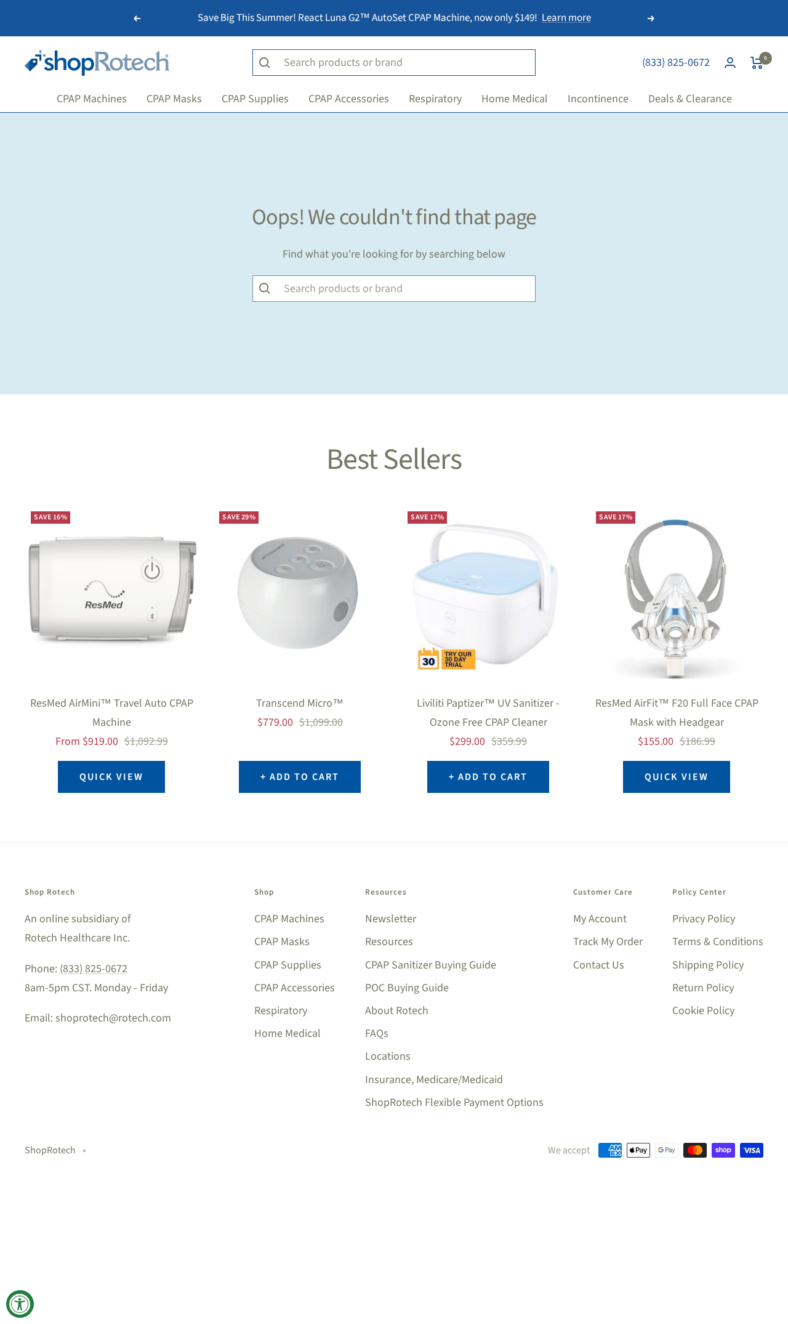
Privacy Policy (703, 919)
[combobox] (406, 288)
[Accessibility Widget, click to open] (20, 1304)
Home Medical (287, 1033)
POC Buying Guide (407, 988)
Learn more (566, 17)
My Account (600, 919)
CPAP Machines (289, 919)
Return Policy (703, 988)
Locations (388, 1056)
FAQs (376, 1033)
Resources (389, 941)
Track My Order (608, 941)
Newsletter (390, 919)
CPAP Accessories (294, 988)
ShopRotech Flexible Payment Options (454, 1102)
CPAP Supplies (287, 965)
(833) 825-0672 (676, 62)
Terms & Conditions (717, 941)
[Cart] (756, 63)
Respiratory (280, 1010)
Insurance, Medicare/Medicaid (434, 1079)
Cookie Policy (703, 1010)
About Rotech (396, 1010)
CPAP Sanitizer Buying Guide (430, 965)
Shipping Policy (708, 965)
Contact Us (598, 965)
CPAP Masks (282, 941)
